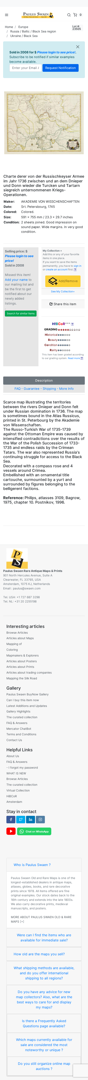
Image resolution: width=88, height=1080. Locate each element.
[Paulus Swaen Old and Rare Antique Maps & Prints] (38, 14)
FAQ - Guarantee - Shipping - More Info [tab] (44, 389)
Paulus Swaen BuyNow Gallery (27, 694)
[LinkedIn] (30, 819)
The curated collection (21, 717)
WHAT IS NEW (16, 773)
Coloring (12, 649)
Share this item (64, 304)
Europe (23, 27)
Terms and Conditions (21, 734)
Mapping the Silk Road (21, 678)
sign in (77, 265)
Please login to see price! (56, 52)
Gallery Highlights (18, 711)
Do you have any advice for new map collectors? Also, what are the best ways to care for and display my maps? (44, 999)
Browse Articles (17, 632)
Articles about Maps (20, 638)
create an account (56, 269)
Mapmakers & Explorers (22, 655)
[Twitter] (20, 819)
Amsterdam (14, 801)
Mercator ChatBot (18, 728)
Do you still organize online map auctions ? (44, 1066)
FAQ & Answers (16, 723)
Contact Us (14, 740)
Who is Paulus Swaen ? (32, 865)
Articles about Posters (21, 661)
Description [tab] (44, 380)
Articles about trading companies (29, 672)
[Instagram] (40, 819)
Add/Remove (68, 281)
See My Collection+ (63, 291)
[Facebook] (10, 819)
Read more (74, 358)
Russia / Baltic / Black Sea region (33, 31)
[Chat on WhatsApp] (34, 831)
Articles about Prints (20, 666)
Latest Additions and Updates (26, 706)
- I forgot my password (22, 767)
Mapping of (14, 644)
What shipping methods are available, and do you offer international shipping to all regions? (44, 973)
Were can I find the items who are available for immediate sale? (44, 937)
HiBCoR (11, 796)
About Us (12, 756)
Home (9, 27)
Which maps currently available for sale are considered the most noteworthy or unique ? (44, 1045)
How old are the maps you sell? (39, 954)
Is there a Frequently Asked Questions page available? (44, 1023)
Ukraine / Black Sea (24, 36)
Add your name (16, 280)
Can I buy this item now (22, 700)
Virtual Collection (18, 790)
